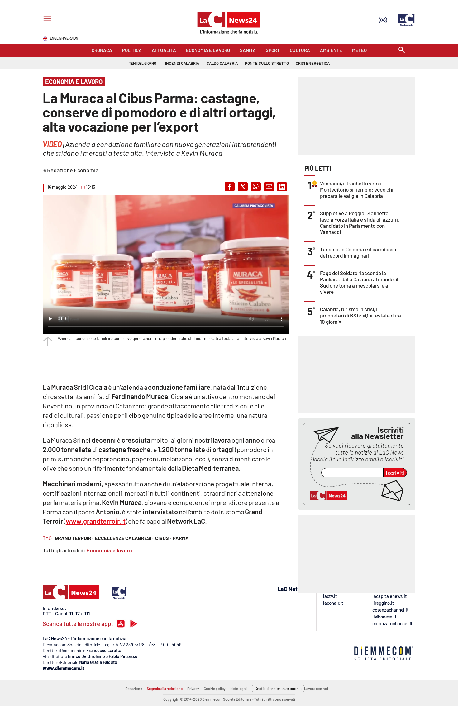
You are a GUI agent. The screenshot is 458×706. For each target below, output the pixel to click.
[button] (230, 186)
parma (181, 538)
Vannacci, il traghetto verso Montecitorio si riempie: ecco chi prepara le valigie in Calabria (356, 189)
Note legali (238, 688)
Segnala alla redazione (165, 688)
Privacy (193, 688)
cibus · (163, 538)
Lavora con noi (316, 688)
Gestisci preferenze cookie (278, 688)
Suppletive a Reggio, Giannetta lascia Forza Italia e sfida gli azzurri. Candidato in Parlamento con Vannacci (360, 222)
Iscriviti (395, 472)
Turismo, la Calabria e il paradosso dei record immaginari (358, 252)
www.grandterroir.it (96, 521)
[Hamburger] (46, 19)
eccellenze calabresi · (124, 538)
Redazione (133, 688)
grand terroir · (74, 538)
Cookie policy (215, 688)
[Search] (401, 50)
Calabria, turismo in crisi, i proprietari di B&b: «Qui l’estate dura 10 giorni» (360, 315)
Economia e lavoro (109, 550)
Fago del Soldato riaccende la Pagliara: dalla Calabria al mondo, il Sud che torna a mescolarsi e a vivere (359, 282)
